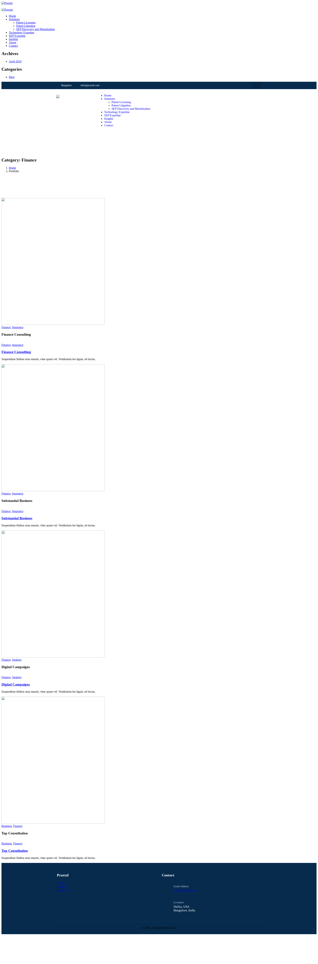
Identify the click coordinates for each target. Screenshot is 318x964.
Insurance (17, 327)
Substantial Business (16, 518)
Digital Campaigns (15, 684)
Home (12, 167)
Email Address (181, 886)
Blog (12, 77)
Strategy (17, 659)
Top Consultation (14, 851)
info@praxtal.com (185, 890)
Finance (6, 327)
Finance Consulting (16, 352)
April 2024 (15, 61)
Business (6, 826)
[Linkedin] (256, 85)
